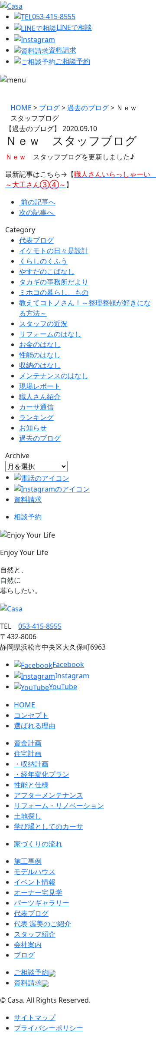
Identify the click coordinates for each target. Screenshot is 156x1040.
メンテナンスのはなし (53, 375)
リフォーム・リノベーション (59, 805)
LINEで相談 (74, 27)
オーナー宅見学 (38, 892)
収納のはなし (40, 365)
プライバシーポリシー (48, 1028)
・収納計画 (31, 764)
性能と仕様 (31, 784)
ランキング (36, 417)
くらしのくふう (43, 261)
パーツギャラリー (41, 903)
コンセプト (31, 715)
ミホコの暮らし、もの (53, 292)
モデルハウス (34, 871)
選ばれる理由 (34, 725)
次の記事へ (37, 212)
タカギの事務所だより (53, 282)
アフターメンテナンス (48, 795)
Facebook (68, 664)
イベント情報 (34, 882)
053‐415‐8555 (40, 626)
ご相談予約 (72, 61)
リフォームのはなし (50, 334)
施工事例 (28, 861)
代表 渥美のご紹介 (42, 923)
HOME (24, 705)
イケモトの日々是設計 (53, 250)
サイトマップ (34, 1017)
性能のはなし (40, 355)
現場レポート (40, 386)
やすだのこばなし (47, 271)
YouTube (63, 686)
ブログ (24, 955)
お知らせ (33, 428)
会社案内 (28, 944)
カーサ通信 (36, 407)
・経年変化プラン (41, 774)
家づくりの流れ (38, 844)
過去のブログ (40, 438)
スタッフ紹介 (34, 934)
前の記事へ (38, 202)
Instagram (72, 675)
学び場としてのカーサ (48, 826)
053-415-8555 (53, 16)
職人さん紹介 (40, 396)
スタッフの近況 (43, 323)
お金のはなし (40, 344)
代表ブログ (36, 240)
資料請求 (62, 50)
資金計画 (28, 743)
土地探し (28, 816)
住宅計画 (28, 753)
